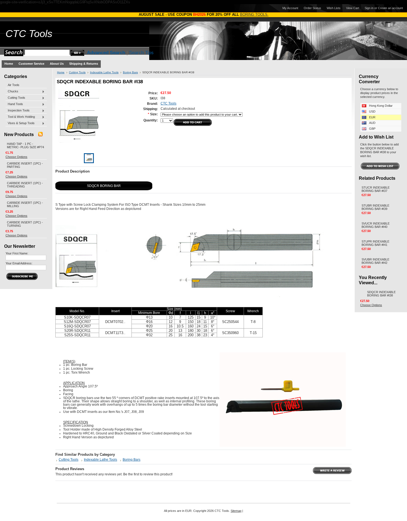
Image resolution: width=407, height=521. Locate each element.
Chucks (12, 91)
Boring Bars (130, 72)
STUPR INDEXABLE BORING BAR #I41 (375, 243)
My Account (290, 8)
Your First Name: (17, 253)
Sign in (369, 8)
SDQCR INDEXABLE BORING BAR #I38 (381, 293)
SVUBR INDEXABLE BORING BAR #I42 (375, 261)
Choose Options (16, 156)
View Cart (352, 8)
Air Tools (13, 85)
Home (61, 72)
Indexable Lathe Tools (104, 72)
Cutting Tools (15, 98)
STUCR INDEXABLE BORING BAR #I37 (376, 189)
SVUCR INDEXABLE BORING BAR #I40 (376, 225)
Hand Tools (14, 104)
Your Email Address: (19, 263)
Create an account (390, 8)
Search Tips (141, 52)
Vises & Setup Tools (20, 123)
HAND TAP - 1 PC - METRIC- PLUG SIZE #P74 (25, 145)
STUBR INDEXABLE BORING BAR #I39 (375, 207)
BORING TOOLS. (254, 14)
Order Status (312, 8)
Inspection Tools (18, 111)
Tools (29, 33)
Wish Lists (334, 8)
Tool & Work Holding (20, 117)
